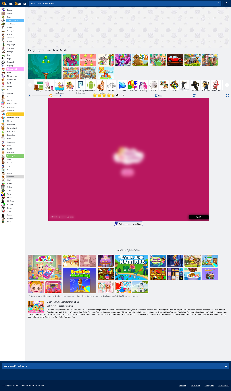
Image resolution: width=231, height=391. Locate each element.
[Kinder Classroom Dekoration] (53, 287)
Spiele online (35, 296)
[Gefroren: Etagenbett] (106, 287)
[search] (218, 3)
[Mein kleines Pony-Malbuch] (71, 60)
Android (135, 296)
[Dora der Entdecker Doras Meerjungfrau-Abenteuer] (158, 261)
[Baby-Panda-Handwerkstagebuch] (192, 274)
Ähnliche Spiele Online (128, 250)
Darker (159, 96)
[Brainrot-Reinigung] (79, 280)
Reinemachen (68, 296)
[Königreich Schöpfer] (140, 287)
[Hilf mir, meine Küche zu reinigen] (88, 261)
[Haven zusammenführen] (175, 261)
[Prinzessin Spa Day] (123, 287)
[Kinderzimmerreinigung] (71, 261)
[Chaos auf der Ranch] (192, 261)
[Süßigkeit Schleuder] (44, 66)
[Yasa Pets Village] (210, 60)
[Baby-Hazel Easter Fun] (36, 287)
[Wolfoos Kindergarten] (106, 73)
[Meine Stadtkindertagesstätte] (71, 73)
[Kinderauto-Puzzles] (175, 60)
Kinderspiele (47, 296)
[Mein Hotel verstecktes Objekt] (106, 261)
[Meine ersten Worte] (88, 73)
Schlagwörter (209, 386)
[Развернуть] (227, 95)
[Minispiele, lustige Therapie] (175, 274)
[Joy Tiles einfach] (192, 60)
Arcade (97, 296)
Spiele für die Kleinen (84, 296)
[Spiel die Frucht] (88, 60)
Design (58, 296)
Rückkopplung (223, 386)
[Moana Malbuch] (106, 60)
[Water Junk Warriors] (131, 267)
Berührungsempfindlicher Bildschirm (116, 296)
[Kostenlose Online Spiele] (14, 3)
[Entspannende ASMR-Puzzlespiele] (106, 274)
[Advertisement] (78, 27)
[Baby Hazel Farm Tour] (158, 60)
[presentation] (30, 85)
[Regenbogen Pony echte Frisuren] (123, 60)
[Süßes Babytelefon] (44, 267)
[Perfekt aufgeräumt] (210, 274)
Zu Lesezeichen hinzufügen (130, 224)
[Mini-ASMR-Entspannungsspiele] (158, 274)
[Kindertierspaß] (140, 60)
